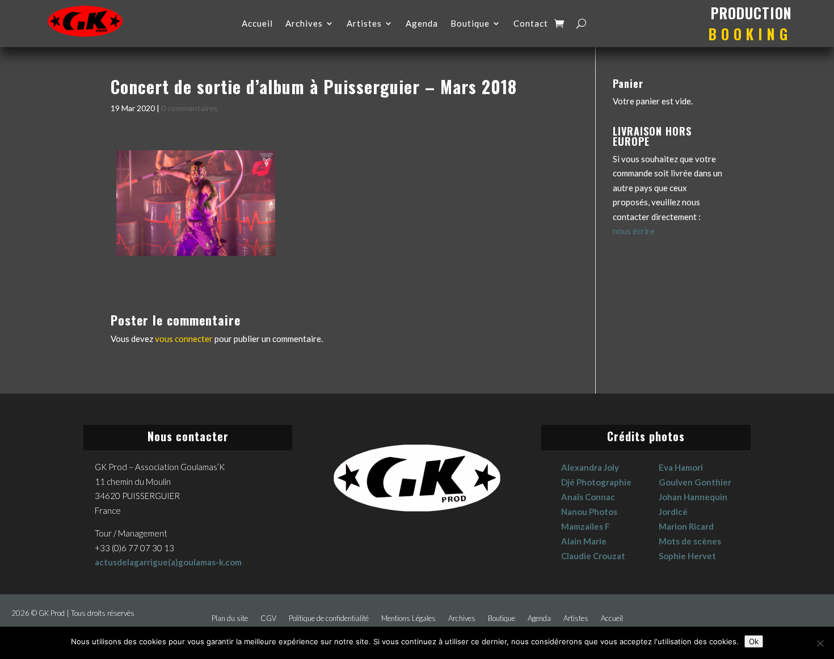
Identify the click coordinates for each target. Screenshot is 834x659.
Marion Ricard (686, 526)
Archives (304, 23)
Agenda (422, 23)
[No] (819, 643)
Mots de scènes (690, 541)
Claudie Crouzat (593, 556)
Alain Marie (583, 541)
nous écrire (634, 231)
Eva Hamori (681, 467)
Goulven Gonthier (695, 482)
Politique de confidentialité (329, 618)
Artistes (364, 23)
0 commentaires (189, 108)
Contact (530, 23)
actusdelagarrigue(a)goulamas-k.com (168, 562)
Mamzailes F (585, 526)
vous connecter (184, 338)
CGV (268, 618)
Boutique (470, 23)
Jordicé (673, 511)
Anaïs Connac (588, 497)
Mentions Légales (408, 618)
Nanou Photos (589, 511)
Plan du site (230, 618)
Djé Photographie (596, 482)
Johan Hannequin (693, 497)
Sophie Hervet (687, 556)
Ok (754, 641)
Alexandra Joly (590, 467)
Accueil (257, 23)
